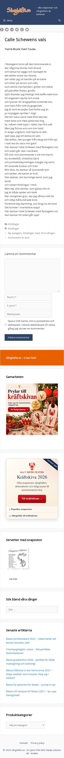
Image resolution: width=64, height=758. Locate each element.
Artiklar (34, 753)
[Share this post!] (2, 30)
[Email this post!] (27, 30)
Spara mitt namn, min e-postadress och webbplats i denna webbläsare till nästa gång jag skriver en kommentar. (31, 324)
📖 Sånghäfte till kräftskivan (23, 515)
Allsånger (13, 224)
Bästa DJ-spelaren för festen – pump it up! (30, 684)
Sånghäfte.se (18, 750)
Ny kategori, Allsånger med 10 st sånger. (32, 233)
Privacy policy (38, 742)
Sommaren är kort (18, 237)
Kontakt (24, 742)
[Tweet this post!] (7, 30)
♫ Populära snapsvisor (20, 509)
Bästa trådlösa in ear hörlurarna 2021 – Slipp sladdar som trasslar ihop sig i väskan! (29, 674)
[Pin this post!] (17, 30)
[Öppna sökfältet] (59, 20)
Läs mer (13, 578)
